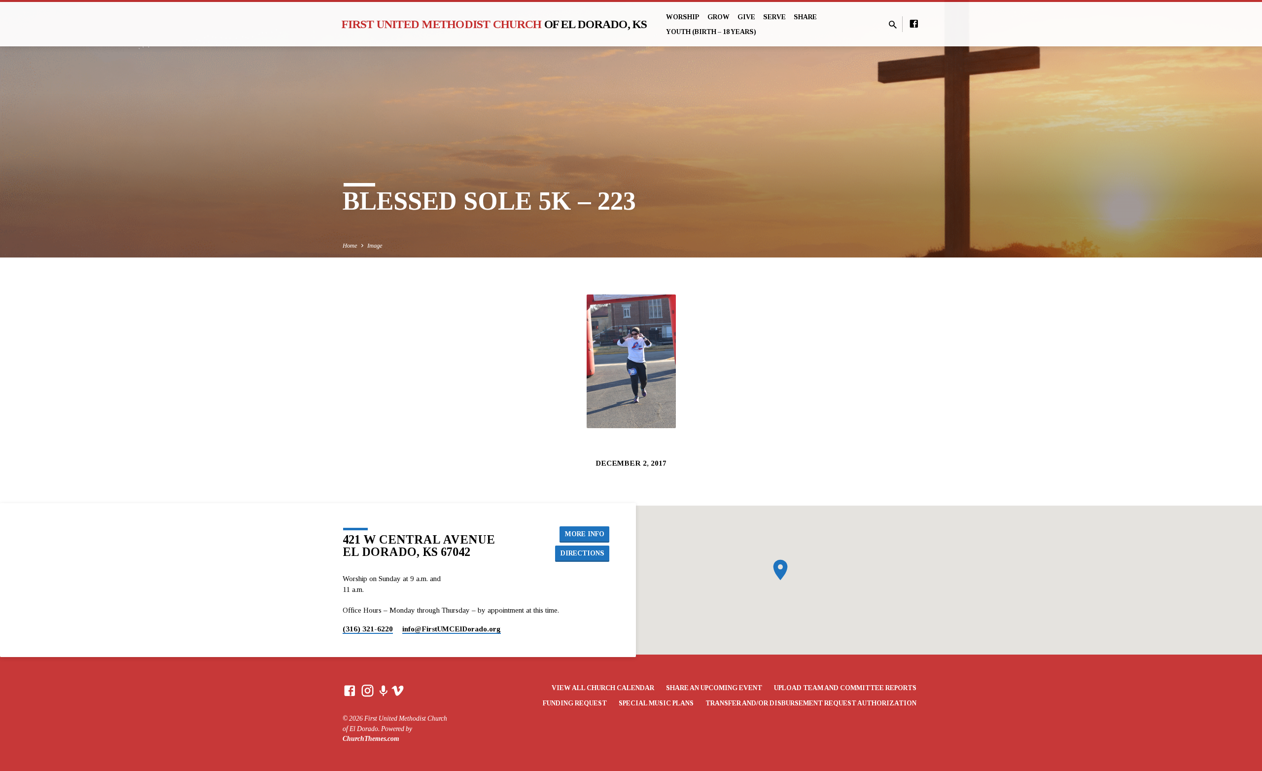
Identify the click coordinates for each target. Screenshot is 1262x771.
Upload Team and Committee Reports (845, 688)
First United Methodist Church (494, 24)
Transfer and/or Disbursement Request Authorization (810, 703)
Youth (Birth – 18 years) (711, 32)
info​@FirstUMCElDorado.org (451, 628)
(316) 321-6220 (368, 628)
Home (350, 245)
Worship (683, 17)
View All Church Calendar (603, 688)
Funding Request (575, 703)
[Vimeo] (397, 691)
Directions (582, 553)
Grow (718, 17)
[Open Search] (892, 25)
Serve (774, 17)
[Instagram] (367, 691)
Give (746, 17)
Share (805, 17)
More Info (584, 534)
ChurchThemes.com (371, 738)
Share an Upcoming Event (714, 688)
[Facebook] (914, 24)
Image (375, 245)
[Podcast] (383, 691)
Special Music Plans (656, 703)
